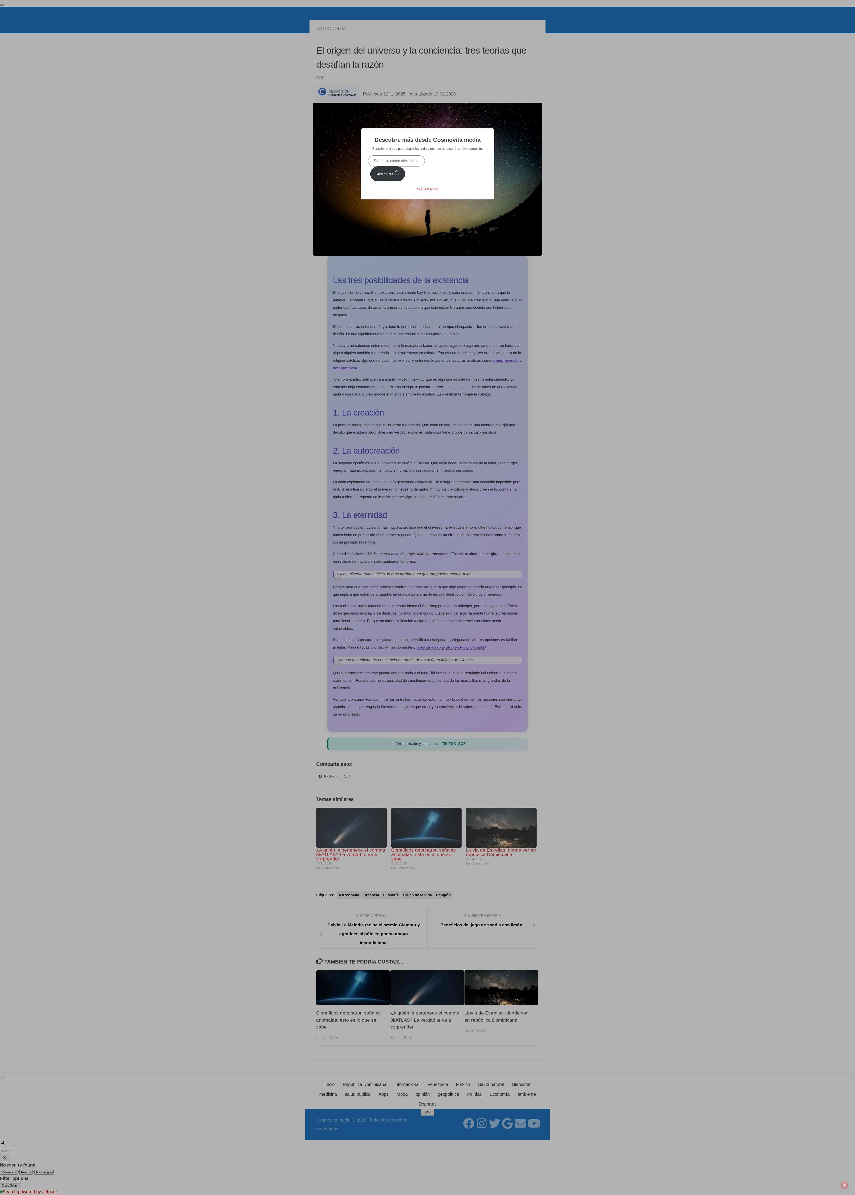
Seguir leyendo (427, 189)
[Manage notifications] (844, 1185)
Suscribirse (385, 174)
